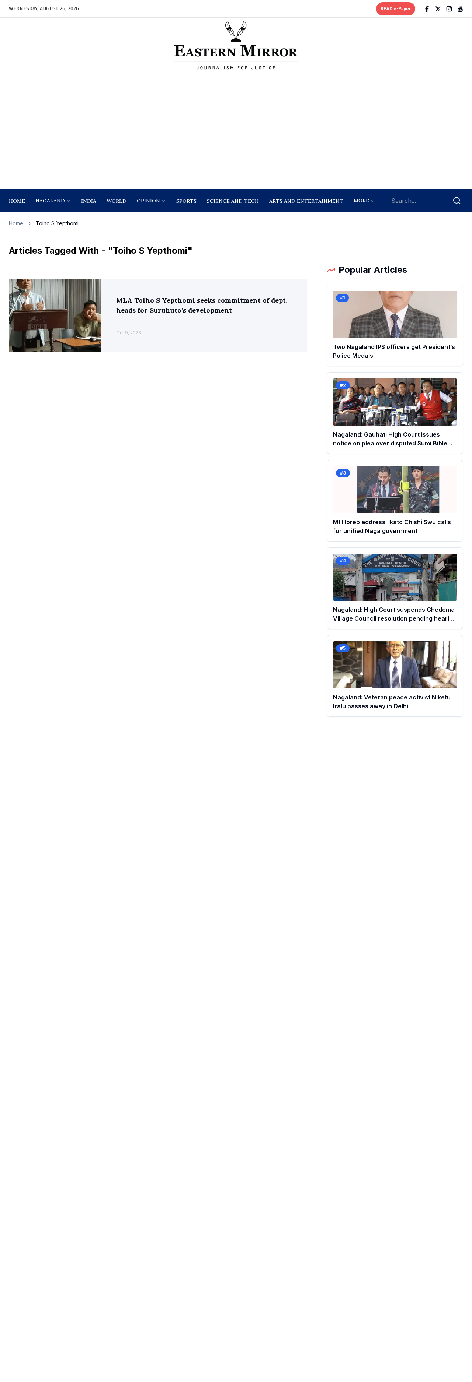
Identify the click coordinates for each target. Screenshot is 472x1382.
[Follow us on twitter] (438, 9)
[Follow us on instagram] (449, 9)
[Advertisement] (236, 131)
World (116, 201)
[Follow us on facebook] (427, 9)
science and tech (233, 201)
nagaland (50, 200)
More (361, 200)
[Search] (457, 200)
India (88, 201)
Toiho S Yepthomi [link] (57, 223)
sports (186, 201)
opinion (148, 200)
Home (17, 201)
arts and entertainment (306, 201)
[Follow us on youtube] (460, 9)
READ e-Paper (396, 8)
